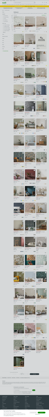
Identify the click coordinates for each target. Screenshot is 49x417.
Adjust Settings (37, 414)
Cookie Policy (7, 415)
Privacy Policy (11, 415)
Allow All (41, 412)
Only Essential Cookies (33, 412)
